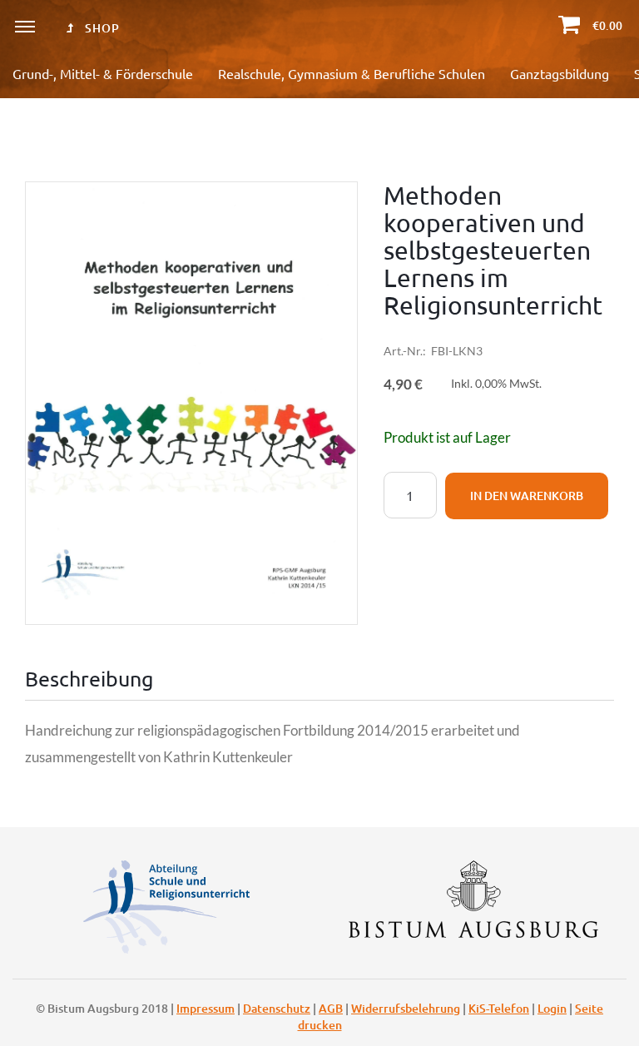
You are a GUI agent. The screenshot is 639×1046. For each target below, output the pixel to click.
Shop (100, 28)
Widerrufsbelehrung (405, 1008)
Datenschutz (276, 1008)
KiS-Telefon (498, 1008)
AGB (331, 1008)
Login (552, 1008)
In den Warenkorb (526, 495)
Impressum (205, 1008)
